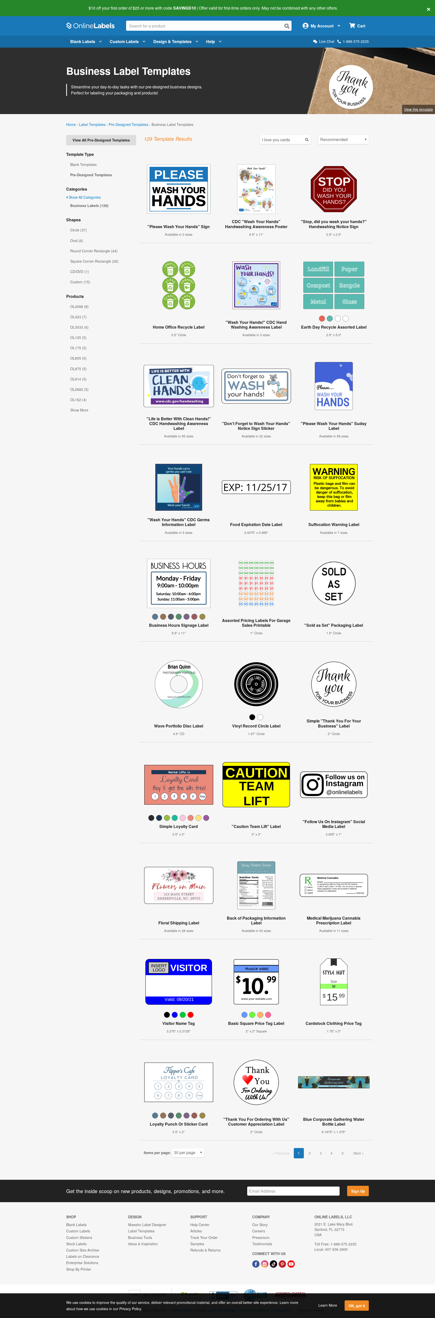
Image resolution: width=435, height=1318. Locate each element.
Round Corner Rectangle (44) (94, 250)
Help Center (199, 1224)
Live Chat (326, 41)
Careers (258, 1230)
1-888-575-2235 (356, 41)
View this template (418, 109)
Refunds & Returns (205, 1250)
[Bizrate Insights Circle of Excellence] (265, 1289)
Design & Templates (172, 41)
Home (71, 124)
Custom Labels (124, 41)
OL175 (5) (78, 347)
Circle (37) (78, 229)
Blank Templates (83, 164)
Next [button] (357, 1153)
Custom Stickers (79, 1237)
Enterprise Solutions (82, 1262)
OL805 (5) (78, 358)
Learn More (327, 1305)
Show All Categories (84, 197)
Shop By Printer (78, 1269)
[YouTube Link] (291, 1263)
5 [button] (343, 1153)
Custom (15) (80, 281)
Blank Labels (82, 41)
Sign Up (358, 1191)
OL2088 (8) (79, 306)
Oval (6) (76, 240)
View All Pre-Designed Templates (101, 140)
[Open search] (287, 26)
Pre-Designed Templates (128, 124)
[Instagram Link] (265, 1263)
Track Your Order (204, 1237)
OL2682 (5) (79, 389)
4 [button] (332, 1153)
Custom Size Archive (82, 1250)
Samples (197, 1243)
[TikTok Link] (274, 1263)
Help (210, 41)
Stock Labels (76, 1243)
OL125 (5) (78, 337)
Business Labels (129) (89, 205)
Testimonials (262, 1243)
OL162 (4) (78, 399)
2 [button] (310, 1153)
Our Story (260, 1224)
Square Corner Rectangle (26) (94, 261)
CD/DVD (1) (79, 271)
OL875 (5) (78, 368)
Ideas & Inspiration (143, 1243)
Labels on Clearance (82, 1256)
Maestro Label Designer (147, 1224)
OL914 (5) (78, 378)
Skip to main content (18, 4)
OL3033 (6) (79, 327)
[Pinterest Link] (283, 1263)
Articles (196, 1230)
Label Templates (92, 124)
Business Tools (140, 1237)
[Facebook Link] (256, 1263)
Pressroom (261, 1237)
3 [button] (321, 1153)
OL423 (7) (78, 316)
